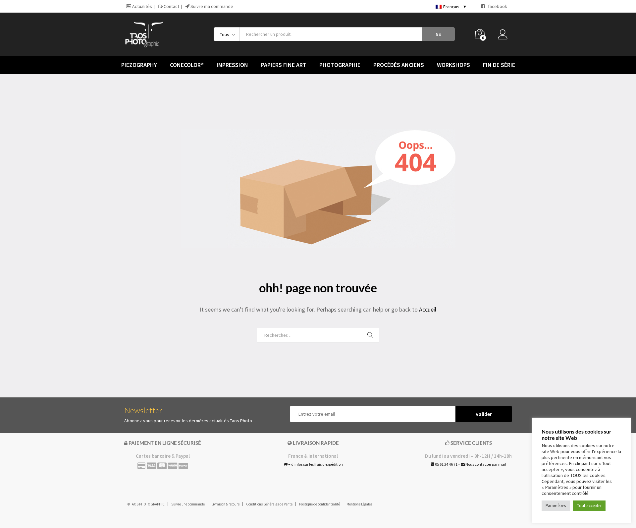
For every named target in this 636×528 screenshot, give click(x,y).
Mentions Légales (359, 504)
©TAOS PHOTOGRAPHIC (146, 504)
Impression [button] (232, 65)
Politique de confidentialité (319, 504)
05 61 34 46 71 (445, 464)
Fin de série (499, 65)
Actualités (141, 6)
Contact (171, 6)
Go (438, 34)
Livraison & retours (225, 504)
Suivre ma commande (211, 6)
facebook (496, 6)
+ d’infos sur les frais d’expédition (315, 464)
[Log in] (505, 36)
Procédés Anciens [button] (398, 65)
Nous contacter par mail (485, 464)
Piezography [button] (139, 65)
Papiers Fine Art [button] (283, 65)
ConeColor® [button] (187, 65)
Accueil (427, 309)
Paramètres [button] (556, 505)
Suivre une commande (188, 504)
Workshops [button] (453, 65)
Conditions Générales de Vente (269, 504)
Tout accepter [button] (589, 505)
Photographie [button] (339, 65)
